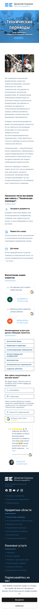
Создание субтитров (15, 369)
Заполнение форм (14, 341)
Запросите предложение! (18, 412)
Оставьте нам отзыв (18, 419)
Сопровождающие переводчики (19, 350)
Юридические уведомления (18, 499)
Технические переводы (16, 517)
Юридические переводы (16, 528)
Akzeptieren (19, 600)
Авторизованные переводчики (19, 364)
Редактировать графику (16, 563)
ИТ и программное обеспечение (19, 521)
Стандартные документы (16, 538)
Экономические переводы (17, 531)
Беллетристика (13, 360)
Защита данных (13, 503)
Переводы (11, 553)
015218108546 (13, 390)
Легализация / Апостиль (16, 570)
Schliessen (19, 606)
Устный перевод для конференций (15, 355)
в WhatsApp (13, 396)
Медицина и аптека (15, 524)
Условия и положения (15, 496)
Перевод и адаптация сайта (18, 560)
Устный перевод (13, 556)
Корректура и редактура (16, 346)
